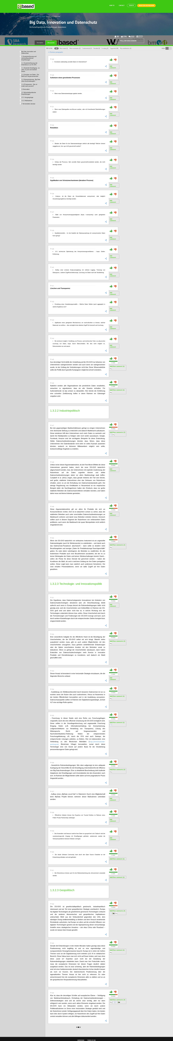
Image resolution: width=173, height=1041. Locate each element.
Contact (122, 5)
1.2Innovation (25, 89)
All (56, 48)
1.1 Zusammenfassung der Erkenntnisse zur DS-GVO (29, 64)
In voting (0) (105, 48)
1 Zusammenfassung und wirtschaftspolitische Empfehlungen (28, 58)
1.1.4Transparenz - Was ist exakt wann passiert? (29, 85)
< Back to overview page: (38, 16)
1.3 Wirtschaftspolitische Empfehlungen (28, 93)
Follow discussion (128, 41)
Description (40, 43)
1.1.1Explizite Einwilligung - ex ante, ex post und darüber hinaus (30, 69)
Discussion (51, 43)
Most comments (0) (75, 48)
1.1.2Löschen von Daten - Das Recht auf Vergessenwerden (30, 75)
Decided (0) (97, 48)
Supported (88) (114, 48)
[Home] (26, 6)
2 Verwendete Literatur (28, 104)
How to (111, 5)
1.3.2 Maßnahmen (26, 100)
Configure (106, 66)
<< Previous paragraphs (55, 52)
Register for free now (146, 5)
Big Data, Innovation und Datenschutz (28, 52)
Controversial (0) (87, 48)
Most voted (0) (64, 48)
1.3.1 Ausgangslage (27, 97)
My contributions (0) (125, 48)
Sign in (131, 5)
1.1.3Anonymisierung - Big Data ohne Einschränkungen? (30, 80)
